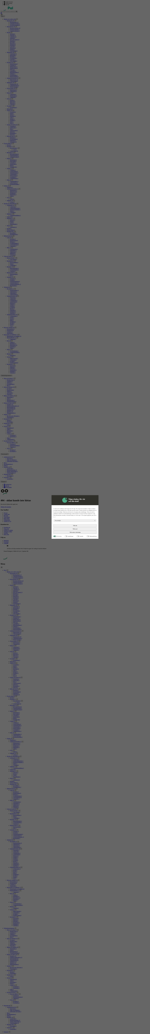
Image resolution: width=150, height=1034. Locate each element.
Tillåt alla (75, 525)
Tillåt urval (75, 529)
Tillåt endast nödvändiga (75, 532)
